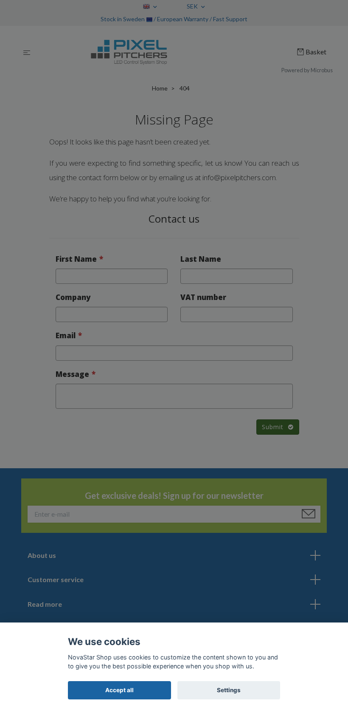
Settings (229, 690)
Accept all (119, 690)
